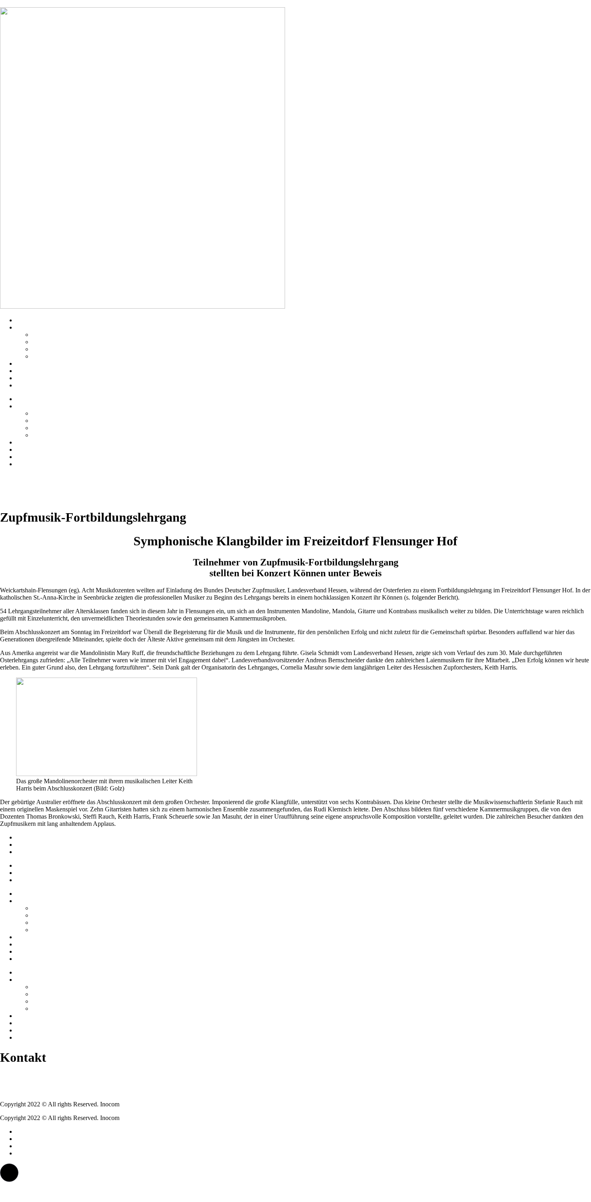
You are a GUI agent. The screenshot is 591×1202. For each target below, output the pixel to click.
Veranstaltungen (36, 385)
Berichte (26, 378)
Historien (27, 363)
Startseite (27, 320)
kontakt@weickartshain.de (34, 1090)
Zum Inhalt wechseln (26, 3)
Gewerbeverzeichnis (58, 356)
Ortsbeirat (44, 341)
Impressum (30, 837)
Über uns (27, 327)
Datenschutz (31, 844)
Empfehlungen (34, 370)
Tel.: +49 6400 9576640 (31, 1076)
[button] (9, 1172)
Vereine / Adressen (56, 334)
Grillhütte (44, 349)
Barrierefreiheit (35, 851)
